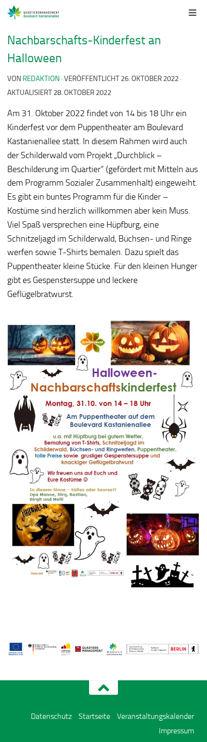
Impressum (176, 730)
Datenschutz (51, 716)
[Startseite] (44, 12)
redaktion (41, 78)
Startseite (94, 716)
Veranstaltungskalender (155, 716)
